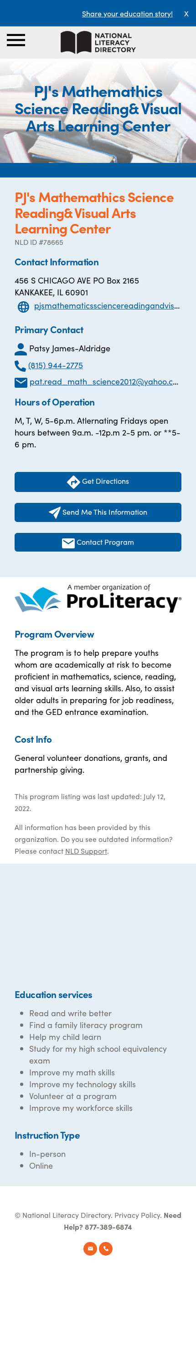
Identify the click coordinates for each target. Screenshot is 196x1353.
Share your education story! (127, 13)
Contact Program (104, 542)
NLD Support (86, 851)
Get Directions (104, 481)
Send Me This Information (104, 512)
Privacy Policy (137, 1215)
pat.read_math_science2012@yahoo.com (107, 381)
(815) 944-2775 (55, 364)
